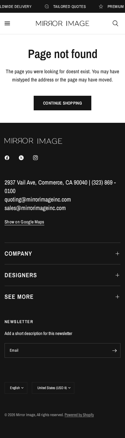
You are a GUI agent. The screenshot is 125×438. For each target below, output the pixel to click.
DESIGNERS (21, 275)
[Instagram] (39, 157)
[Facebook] (11, 157)
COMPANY (18, 253)
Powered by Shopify (79, 414)
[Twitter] (25, 157)
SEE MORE (19, 296)
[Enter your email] (114, 350)
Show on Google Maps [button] (24, 221)
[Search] (115, 23)
